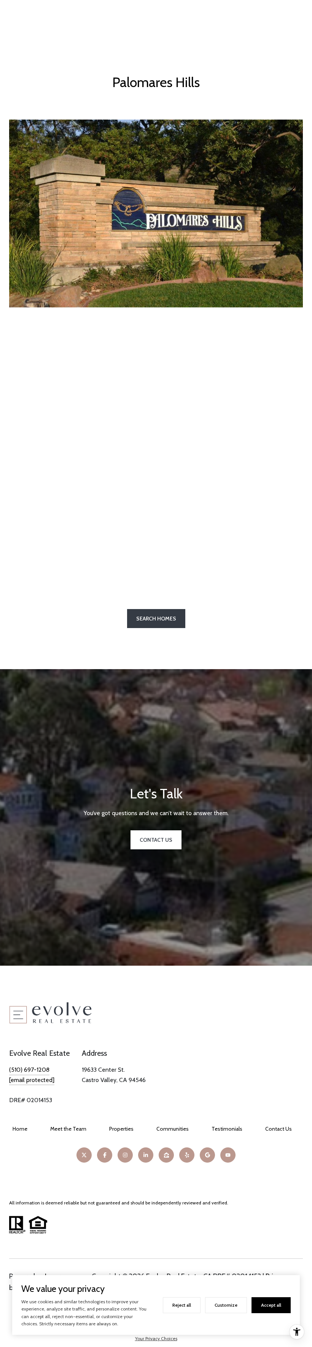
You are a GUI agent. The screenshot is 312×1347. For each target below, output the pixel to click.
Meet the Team (68, 1128)
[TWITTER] (84, 1155)
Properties (121, 1128)
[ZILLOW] (166, 1155)
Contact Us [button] (156, 839)
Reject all (181, 1305)
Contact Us (278, 1128)
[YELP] (186, 1155)
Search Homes (156, 618)
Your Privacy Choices (156, 1338)
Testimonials (227, 1128)
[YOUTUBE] (228, 1155)
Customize (226, 1305)
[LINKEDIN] (145, 1155)
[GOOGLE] (207, 1155)
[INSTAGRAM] (125, 1155)
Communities (172, 1128)
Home (20, 1128)
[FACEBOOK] (104, 1155)
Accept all (271, 1305)
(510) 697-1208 (29, 1069)
